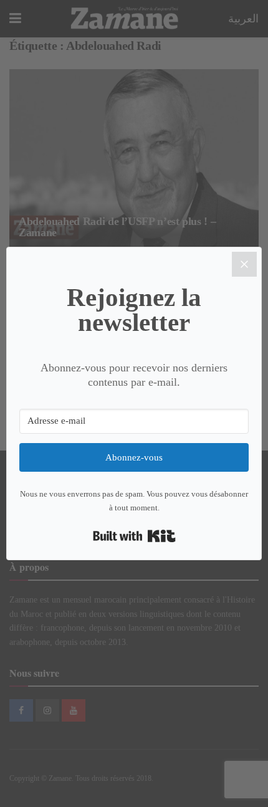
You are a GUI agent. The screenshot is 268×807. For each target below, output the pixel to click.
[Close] (244, 264)
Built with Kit (134, 536)
